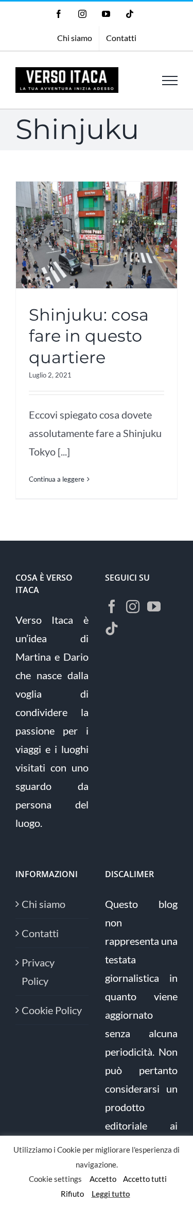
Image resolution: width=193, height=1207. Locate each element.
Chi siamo (43, 904)
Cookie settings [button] (55, 1178)
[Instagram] (132, 606)
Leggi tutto (111, 1193)
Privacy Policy (38, 971)
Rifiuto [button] (72, 1193)
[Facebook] (111, 606)
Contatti (40, 933)
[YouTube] (154, 606)
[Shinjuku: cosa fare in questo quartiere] (96, 235)
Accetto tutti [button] (145, 1178)
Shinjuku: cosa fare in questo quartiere (89, 336)
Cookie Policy (52, 1010)
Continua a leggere (56, 479)
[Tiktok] (111, 628)
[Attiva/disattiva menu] (170, 80)
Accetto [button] (103, 1178)
